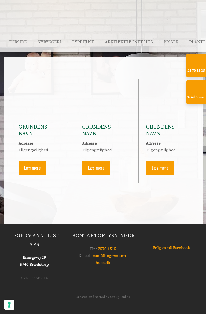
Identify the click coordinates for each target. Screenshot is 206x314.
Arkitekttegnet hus (129, 42)
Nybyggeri (49, 42)
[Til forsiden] (103, 27)
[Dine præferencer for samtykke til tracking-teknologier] (9, 305)
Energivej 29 (34, 257)
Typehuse (83, 42)
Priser (171, 42)
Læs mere (32, 167)
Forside (18, 42)
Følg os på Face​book (171, 247)
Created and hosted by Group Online (103, 297)
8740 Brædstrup (34, 264)
